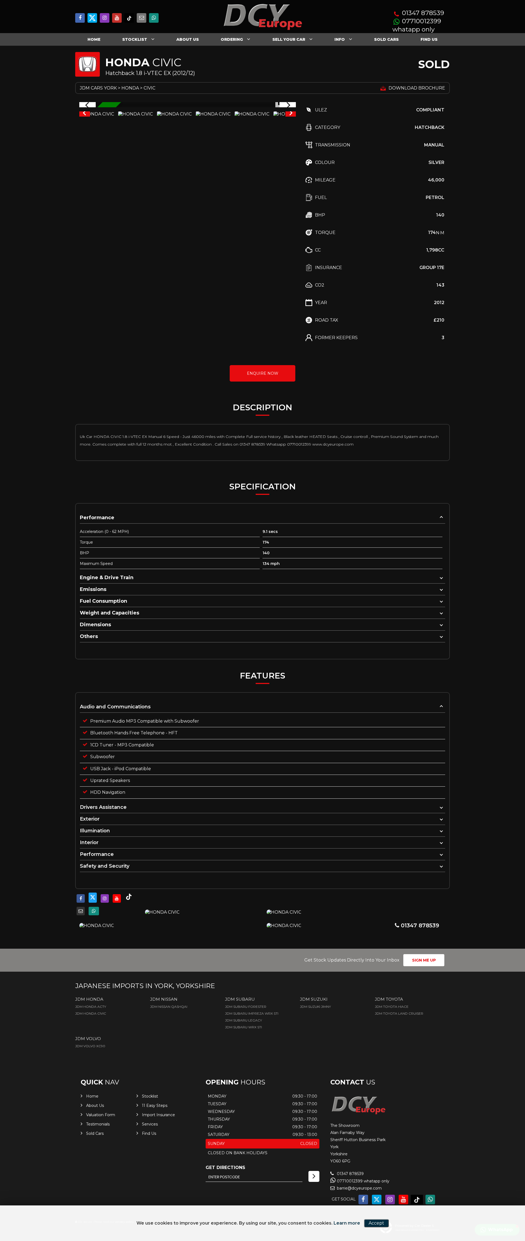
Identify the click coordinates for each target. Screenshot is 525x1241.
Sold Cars (386, 39)
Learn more (347, 1223)
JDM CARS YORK (98, 88)
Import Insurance (158, 1114)
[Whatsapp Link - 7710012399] (154, 18)
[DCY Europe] (358, 1113)
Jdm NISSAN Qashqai (168, 1007)
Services (150, 1124)
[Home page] (262, 17)
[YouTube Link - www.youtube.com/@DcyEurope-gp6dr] (117, 18)
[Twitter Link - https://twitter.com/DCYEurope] (92, 18)
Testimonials (98, 1124)
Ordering (232, 39)
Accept (376, 1223)
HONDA (130, 88)
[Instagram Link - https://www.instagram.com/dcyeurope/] (104, 18)
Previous (84, 114)
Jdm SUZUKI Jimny (315, 1007)
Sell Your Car (288, 39)
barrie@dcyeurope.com (359, 1188)
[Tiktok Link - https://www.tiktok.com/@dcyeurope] (129, 18)
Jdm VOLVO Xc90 (90, 1046)
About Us (187, 39)
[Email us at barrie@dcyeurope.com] (141, 18)
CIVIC (149, 88)
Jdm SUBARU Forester (245, 1007)
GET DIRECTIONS (225, 1167)
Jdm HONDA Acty (90, 1007)
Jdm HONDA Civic (90, 1013)
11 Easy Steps (154, 1105)
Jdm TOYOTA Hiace (392, 1007)
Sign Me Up (424, 960)
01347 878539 (423, 13)
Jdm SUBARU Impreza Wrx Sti (251, 1013)
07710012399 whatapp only (416, 25)
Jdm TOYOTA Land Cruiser (399, 1013)
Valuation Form (100, 1114)
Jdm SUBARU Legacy (243, 1020)
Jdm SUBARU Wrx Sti (243, 1027)
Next (291, 114)
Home (94, 39)
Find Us (429, 39)
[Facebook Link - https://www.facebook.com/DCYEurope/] (80, 18)
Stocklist (134, 39)
